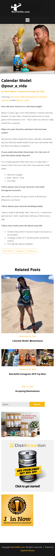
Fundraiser (32, 251)
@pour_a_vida (22, 100)
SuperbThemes (28, 550)
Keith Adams (10, 91)
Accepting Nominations (27, 391)
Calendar (20, 251)
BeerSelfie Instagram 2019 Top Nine (27, 374)
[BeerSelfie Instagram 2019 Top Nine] (27, 357)
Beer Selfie (7, 251)
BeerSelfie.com (18, 547)
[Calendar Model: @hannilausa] (27, 303)
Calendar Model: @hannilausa (27, 340)
